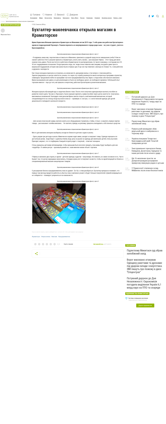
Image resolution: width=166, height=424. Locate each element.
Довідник (73, 15)
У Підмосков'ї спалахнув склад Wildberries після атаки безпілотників (147, 169)
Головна (36, 15)
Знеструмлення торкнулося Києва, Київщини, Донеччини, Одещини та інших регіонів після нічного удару (146, 150)
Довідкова (89, 18)
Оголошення (33, 18)
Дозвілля (97, 18)
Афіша (41, 18)
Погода (82, 18)
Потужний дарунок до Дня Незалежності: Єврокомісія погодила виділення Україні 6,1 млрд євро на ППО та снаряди (147, 100)
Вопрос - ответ (118, 18)
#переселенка (45, 237)
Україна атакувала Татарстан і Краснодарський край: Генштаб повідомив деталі (145, 140)
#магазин (54, 237)
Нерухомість (57, 18)
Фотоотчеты (48, 18)
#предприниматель (64, 237)
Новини (48, 15)
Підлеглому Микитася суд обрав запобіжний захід (145, 122)
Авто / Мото (74, 18)
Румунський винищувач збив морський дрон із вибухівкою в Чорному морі (145, 131)
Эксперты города (107, 18)
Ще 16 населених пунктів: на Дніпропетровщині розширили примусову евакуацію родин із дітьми (148, 160)
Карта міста (66, 18)
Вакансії (60, 15)
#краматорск (36, 237)
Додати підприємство (145, 305)
